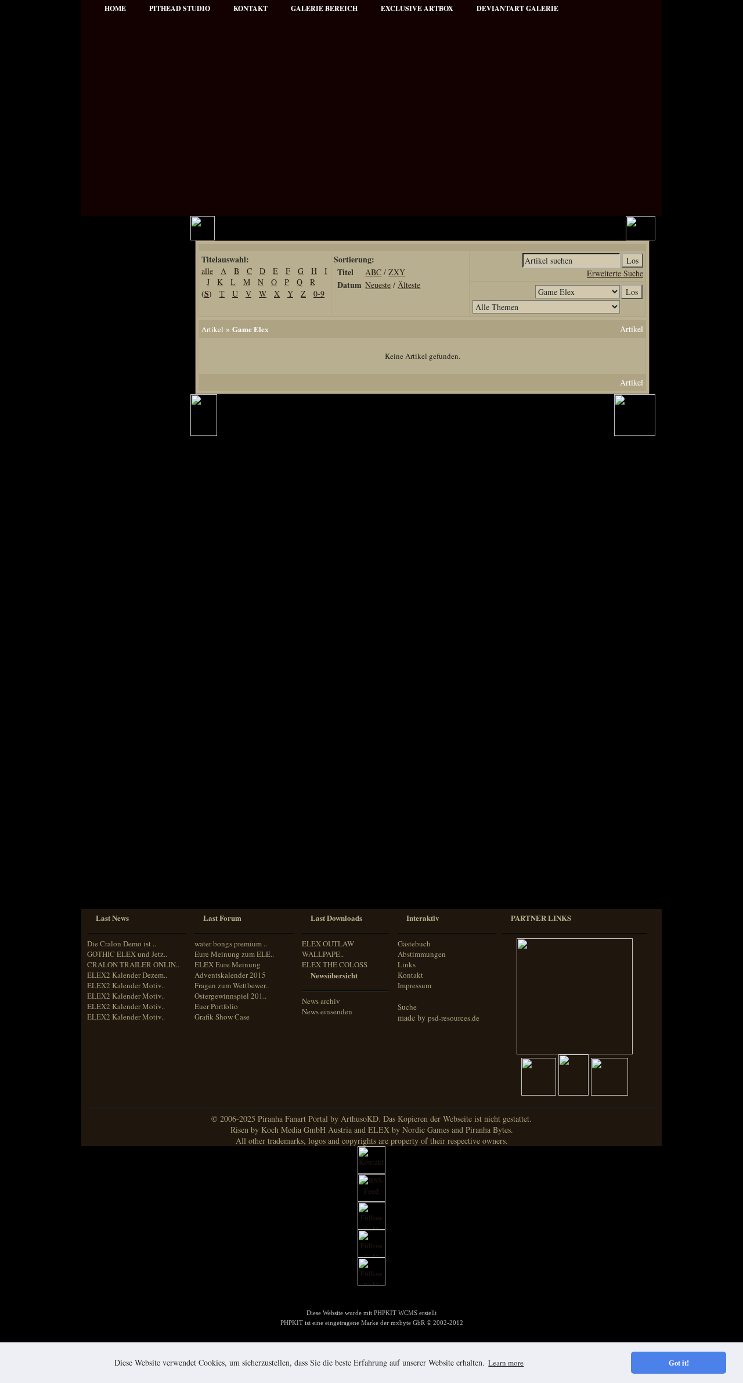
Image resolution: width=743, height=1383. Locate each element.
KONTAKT (250, 8)
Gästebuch (414, 943)
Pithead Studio (179, 8)
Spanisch (110, 886)
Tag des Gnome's (123, 598)
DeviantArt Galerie (517, 8)
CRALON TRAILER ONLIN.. (133, 964)
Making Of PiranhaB (129, 483)
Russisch (109, 875)
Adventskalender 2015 (131, 739)
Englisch (109, 832)
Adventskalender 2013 (131, 708)
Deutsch (108, 821)
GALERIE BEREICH (324, 8)
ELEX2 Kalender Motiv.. (126, 985)
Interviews (113, 421)
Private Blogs (117, 436)
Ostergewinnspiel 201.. (230, 996)
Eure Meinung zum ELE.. (234, 954)
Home (115, 8)
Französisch (114, 843)
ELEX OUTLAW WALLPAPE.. (328, 948)
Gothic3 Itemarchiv (127, 614)
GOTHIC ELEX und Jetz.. (127, 954)
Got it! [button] (679, 1362)
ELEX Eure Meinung (227, 964)
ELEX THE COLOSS (334, 964)
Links (407, 964)
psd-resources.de (453, 1018)
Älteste (409, 284)
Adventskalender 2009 (131, 692)
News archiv (321, 1001)
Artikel (108, 290)
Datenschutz (116, 353)
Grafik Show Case (222, 1016)
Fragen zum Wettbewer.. (231, 985)
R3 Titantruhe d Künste (134, 661)
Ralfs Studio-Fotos (125, 499)
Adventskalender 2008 (131, 677)
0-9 (318, 293)
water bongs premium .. (230, 943)
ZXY (396, 272)
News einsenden (327, 1011)
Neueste (378, 284)
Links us (111, 306)
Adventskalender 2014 (131, 724)
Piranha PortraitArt (127, 515)
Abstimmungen (422, 954)
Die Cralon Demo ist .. (121, 943)
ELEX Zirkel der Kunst (133, 645)
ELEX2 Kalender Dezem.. (127, 975)
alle (207, 270)
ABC (373, 272)
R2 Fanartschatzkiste (129, 630)
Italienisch (111, 854)
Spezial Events (119, 452)
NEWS (108, 259)
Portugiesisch (116, 865)
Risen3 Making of (124, 583)
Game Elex (250, 328)
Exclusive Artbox (417, 8)
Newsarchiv (115, 321)
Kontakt (410, 975)
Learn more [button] (506, 1362)
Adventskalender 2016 (131, 755)
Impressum (115, 337)
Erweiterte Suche (615, 273)
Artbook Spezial (122, 468)
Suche (407, 1007)
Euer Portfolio (216, 1006)
